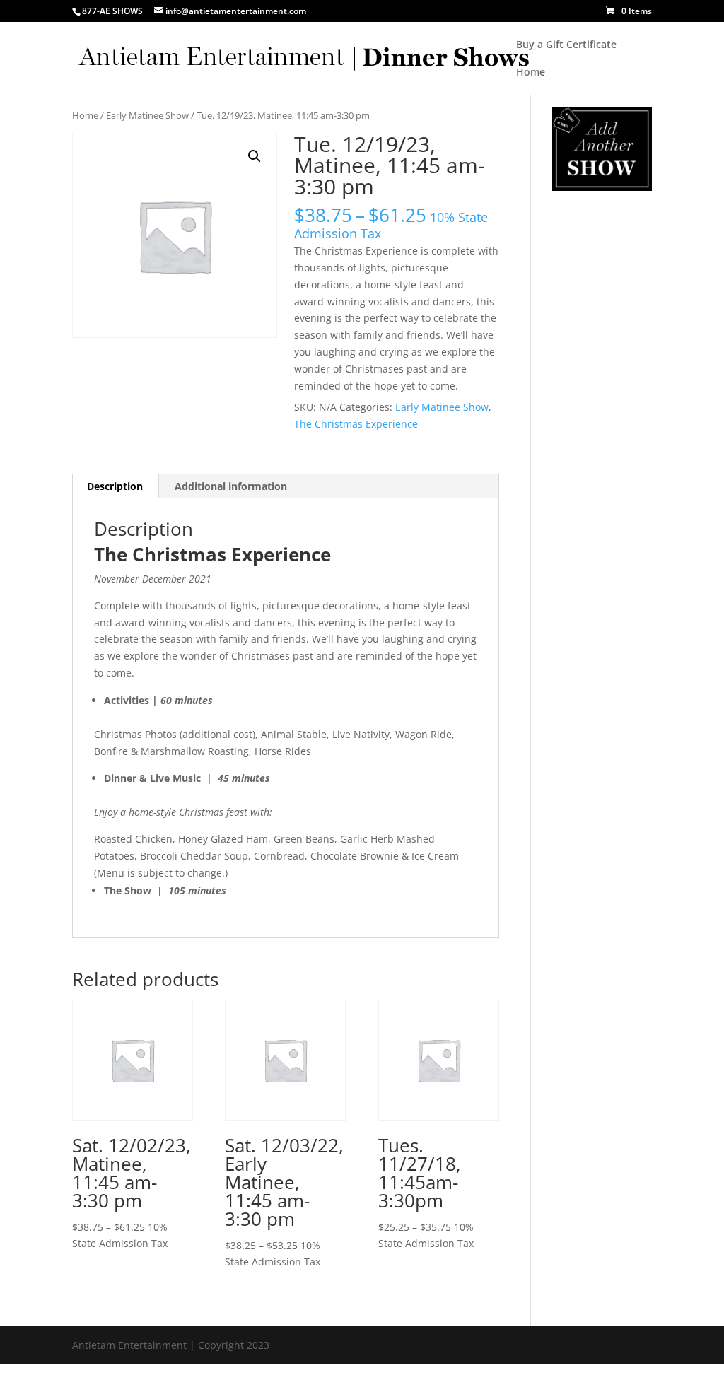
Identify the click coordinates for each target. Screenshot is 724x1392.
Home (530, 72)
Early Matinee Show (147, 115)
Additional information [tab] (231, 486)
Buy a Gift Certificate (566, 45)
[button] (254, 156)
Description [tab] (115, 486)
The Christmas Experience (356, 424)
